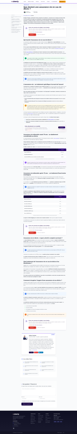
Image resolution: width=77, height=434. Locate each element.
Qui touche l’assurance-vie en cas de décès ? (16, 17)
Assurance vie (27, 4)
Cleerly (25, 15)
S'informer (37, 1)
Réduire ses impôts (31, 1)
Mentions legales (59, 432)
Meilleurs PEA (33, 423)
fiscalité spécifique (51, 119)
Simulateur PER (40, 419)
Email (36, 352)
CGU (63, 432)
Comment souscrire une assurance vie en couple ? (47, 370)
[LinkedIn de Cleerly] (13, 428)
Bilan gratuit (62, 1)
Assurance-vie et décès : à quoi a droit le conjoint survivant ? (16, 27)
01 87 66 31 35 (55, 1)
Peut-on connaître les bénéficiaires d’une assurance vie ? (47, 366)
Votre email (40, 396)
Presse (47, 419)
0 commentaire (39, 4)
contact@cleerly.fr (16, 422)
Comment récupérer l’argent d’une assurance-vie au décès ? (15, 32)
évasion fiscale (30, 113)
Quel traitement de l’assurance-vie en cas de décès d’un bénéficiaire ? (16, 30)
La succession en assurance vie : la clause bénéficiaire (48, 362)
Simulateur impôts (40, 415)
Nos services (43, 1)
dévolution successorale (59, 48)
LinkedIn (41, 352)
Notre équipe (47, 415)
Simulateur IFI (40, 418)
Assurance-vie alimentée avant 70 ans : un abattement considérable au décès (16, 22)
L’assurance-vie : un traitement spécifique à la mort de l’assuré (15, 19)
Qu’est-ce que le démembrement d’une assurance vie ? (30, 370)
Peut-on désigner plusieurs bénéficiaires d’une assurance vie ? (31, 362)
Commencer (32, 34)
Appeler (32, 352)
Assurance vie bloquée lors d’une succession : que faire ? (31, 374)
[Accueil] (15, 1)
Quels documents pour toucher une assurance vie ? (31, 366)
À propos (48, 1)
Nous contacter (48, 422)
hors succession (56, 138)
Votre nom (23, 396)
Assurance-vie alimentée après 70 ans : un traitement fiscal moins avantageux (16, 25)
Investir (25, 1)
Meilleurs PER (33, 419)
